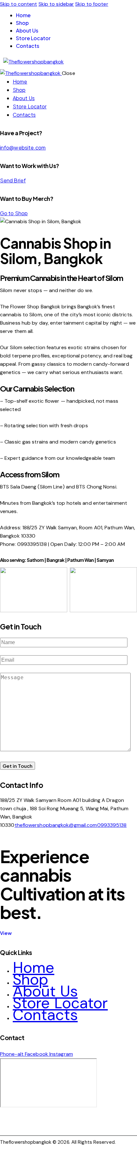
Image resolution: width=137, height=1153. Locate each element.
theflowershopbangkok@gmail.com (56, 825)
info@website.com (23, 147)
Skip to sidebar (56, 4)
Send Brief (13, 180)
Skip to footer (91, 4)
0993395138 (112, 825)
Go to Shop (14, 213)
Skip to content (18, 4)
